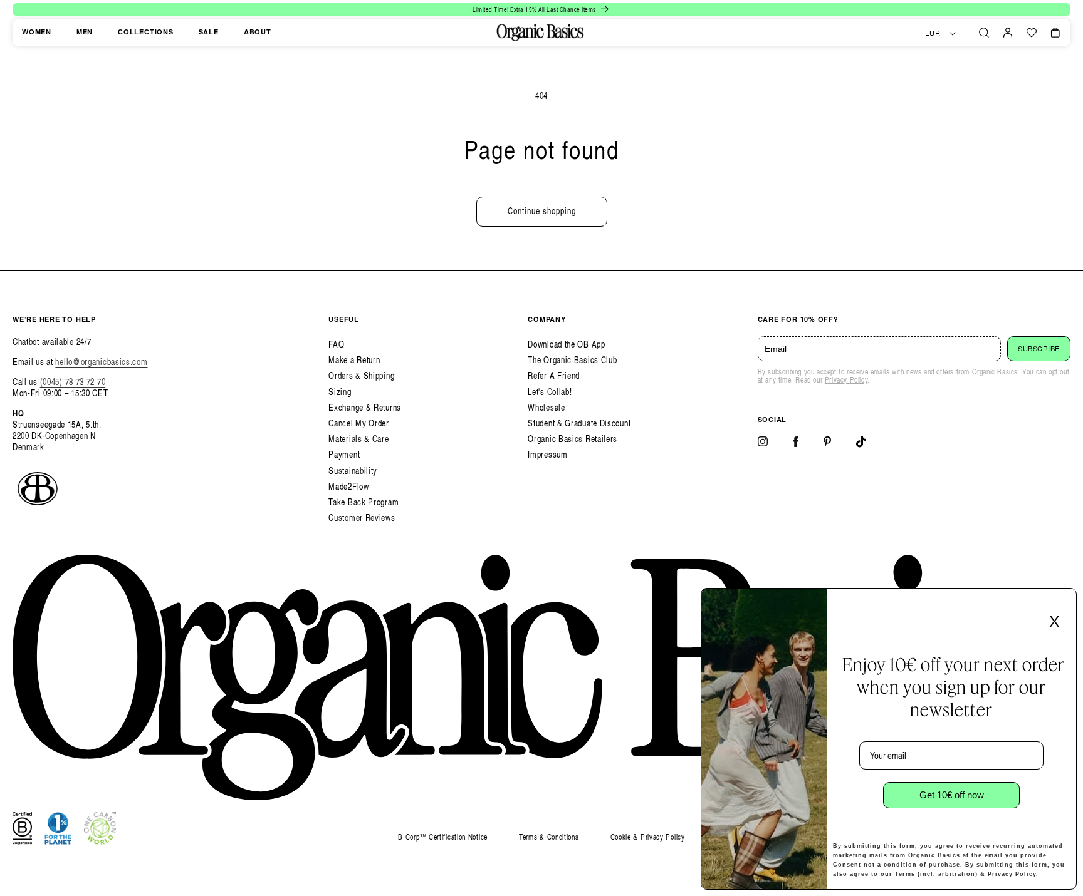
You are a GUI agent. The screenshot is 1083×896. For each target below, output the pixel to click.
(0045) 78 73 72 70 (73, 382)
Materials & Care (358, 439)
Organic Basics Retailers (572, 439)
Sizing (339, 392)
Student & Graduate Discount (579, 423)
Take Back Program (363, 502)
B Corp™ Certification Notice (443, 837)
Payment (344, 454)
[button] (984, 33)
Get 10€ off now (951, 795)
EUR (933, 33)
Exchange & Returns (364, 407)
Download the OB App (566, 344)
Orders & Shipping (361, 375)
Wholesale (546, 407)
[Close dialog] (1063, 601)
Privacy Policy (846, 379)
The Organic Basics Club (572, 360)
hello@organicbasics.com (101, 362)
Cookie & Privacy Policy (647, 837)
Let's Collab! (550, 392)
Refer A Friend (554, 375)
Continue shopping (542, 211)
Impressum (547, 454)
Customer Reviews (361, 517)
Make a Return (354, 360)
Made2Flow (348, 486)
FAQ (336, 344)
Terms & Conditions (549, 837)
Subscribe (1039, 348)
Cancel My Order (358, 423)
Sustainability (352, 470)
